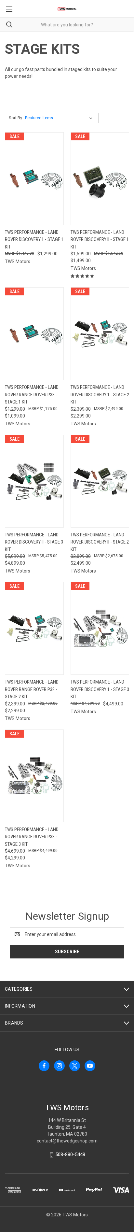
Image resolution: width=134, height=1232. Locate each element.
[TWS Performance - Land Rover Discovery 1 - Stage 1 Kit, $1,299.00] (34, 179)
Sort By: (16, 117)
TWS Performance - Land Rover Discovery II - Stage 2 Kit (100, 542)
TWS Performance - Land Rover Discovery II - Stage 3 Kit (34, 542)
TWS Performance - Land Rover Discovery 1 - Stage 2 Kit (100, 394)
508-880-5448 (70, 1154)
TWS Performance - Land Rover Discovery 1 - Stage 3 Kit (100, 689)
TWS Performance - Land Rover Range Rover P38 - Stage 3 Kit (32, 837)
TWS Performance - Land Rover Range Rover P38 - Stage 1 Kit (32, 394)
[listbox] (60, 118)
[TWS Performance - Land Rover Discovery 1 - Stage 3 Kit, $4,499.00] (100, 628)
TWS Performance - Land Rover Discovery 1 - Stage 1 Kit (34, 239)
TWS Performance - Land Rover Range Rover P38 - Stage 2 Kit (32, 689)
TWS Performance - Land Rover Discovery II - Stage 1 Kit (100, 239)
